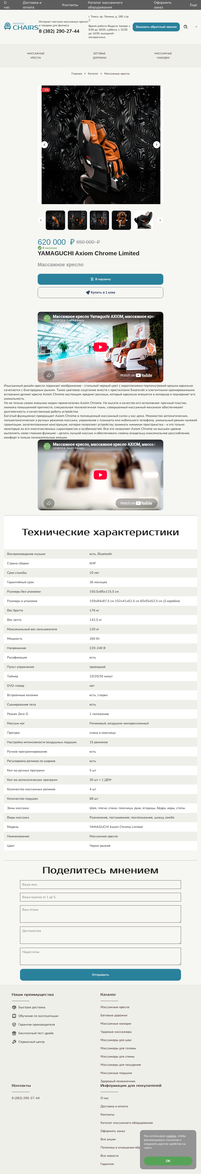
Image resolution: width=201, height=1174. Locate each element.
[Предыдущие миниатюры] (41, 220)
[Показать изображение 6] (99, 220)
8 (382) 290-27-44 (26, 1098)
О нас (7, 5)
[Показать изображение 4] (55, 220)
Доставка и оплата (32, 5)
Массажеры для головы (118, 1048)
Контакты (70, 5)
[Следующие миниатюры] (160, 220)
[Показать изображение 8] (143, 220)
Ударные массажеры (116, 1032)
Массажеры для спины (117, 1056)
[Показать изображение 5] (77, 220)
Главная (76, 73)
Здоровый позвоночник (117, 1081)
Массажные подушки (116, 1073)
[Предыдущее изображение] (44, 144)
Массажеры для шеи (115, 1040)
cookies (171, 1136)
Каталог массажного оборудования (105, 5)
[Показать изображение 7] (121, 220)
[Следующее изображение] (156, 144)
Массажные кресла (117, 73)
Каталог (93, 73)
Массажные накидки (115, 1023)
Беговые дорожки (113, 1015)
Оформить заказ (163, 5)
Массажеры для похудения (120, 1065)
